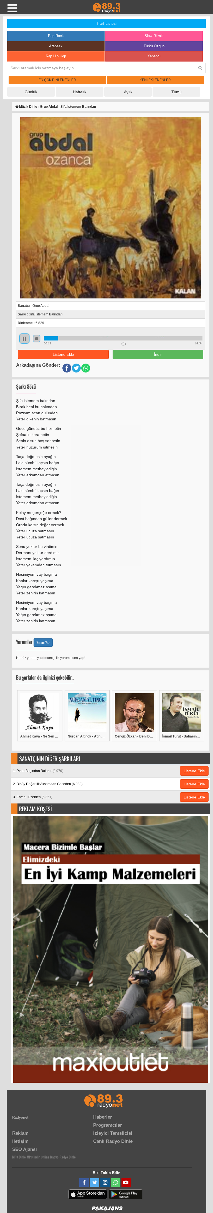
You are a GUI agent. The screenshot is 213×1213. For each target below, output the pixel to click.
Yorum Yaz (43, 642)
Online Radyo (50, 1157)
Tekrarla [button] (123, 343)
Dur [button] (36, 338)
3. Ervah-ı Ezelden (32, 797)
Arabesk (55, 46)
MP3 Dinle (19, 1157)
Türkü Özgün (154, 46)
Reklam (20, 1133)
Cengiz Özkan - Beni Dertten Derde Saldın (134, 736)
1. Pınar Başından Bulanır (38, 771)
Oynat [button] (24, 338)
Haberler (102, 1117)
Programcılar (107, 1125)
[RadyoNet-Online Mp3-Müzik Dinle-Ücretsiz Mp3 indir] (106, 7)
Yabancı (154, 56)
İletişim (20, 1141)
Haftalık (79, 92)
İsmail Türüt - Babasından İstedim (181, 736)
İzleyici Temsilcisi (112, 1133)
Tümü (176, 92)
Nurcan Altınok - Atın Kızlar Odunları (87, 736)
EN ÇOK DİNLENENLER (57, 80)
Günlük (31, 92)
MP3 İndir (33, 1157)
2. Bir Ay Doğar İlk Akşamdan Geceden (48, 784)
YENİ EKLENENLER (155, 80)
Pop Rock (56, 36)
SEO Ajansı (24, 1149)
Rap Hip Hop (56, 56)
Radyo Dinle (68, 1157)
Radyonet (20, 1117)
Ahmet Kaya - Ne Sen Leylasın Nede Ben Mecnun (39, 736)
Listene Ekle (63, 354)
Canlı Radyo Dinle (113, 1141)
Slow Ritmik (154, 36)
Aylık (128, 92)
